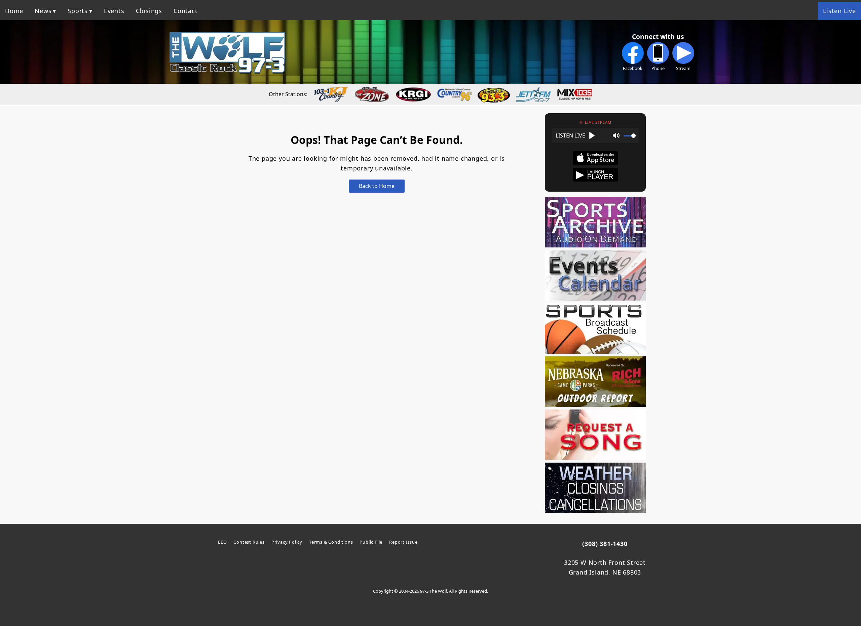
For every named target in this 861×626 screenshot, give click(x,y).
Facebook (632, 68)
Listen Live (839, 11)
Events (114, 11)
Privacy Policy (286, 542)
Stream (683, 68)
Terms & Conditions (331, 542)
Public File (371, 542)
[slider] (630, 135)
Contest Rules (248, 542)
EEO (222, 542)
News (43, 11)
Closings (149, 11)
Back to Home (377, 186)
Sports (78, 11)
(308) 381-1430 (604, 544)
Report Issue (403, 542)
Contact (186, 11)
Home (14, 11)
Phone (658, 68)
